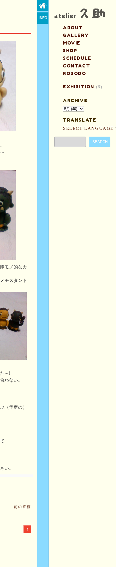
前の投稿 (22, 507)
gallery (76, 35)
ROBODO (74, 73)
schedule (77, 58)
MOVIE (72, 43)
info (43, 18)
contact (76, 66)
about (73, 27)
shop (70, 50)
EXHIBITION (78, 86)
